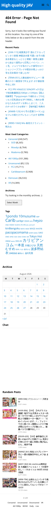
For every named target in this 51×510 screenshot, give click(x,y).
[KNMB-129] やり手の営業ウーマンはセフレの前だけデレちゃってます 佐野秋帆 (24, 115)
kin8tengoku (12, 228)
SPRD (12, 237)
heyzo (38, 220)
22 (38, 302)
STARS (24, 237)
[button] (43, 5)
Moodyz (15, 147)
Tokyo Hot (35, 236)
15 (38, 296)
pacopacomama (16, 232)
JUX (30, 225)
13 (24, 296)
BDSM (25, 506)
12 (18, 296)
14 (31, 296)
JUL (27, 225)
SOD (13, 142)
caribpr (20, 220)
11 (11, 296)
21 (31, 302)
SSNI (19, 237)
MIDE (27, 229)
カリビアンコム (24, 242)
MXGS (32, 228)
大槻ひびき (30, 245)
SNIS (7, 237)
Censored (13, 139)
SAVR (31, 233)
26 (18, 308)
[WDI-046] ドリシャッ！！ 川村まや (33, 400)
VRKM (7, 241)
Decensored (34, 502)
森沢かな (27, 249)
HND (7, 225)
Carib (10, 220)
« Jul (5, 318)
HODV (11, 225)
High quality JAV (17, 5)
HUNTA (17, 225)
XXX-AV (18, 241)
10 (5, 296)
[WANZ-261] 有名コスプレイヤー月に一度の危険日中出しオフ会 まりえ (33, 454)
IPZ (24, 225)
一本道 (19, 245)
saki (26, 498)
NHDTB (39, 228)
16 (44, 296)
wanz (13, 241)
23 (44, 302)
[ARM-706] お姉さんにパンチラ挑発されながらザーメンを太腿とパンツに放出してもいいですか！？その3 (33, 483)
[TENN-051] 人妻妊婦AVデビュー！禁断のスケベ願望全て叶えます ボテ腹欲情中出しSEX (24, 81)
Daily (32, 506)
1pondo (11, 216)
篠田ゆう (21, 253)
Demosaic (13, 177)
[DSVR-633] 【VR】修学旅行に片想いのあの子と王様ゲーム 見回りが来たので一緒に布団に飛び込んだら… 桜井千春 (33, 440)
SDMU (35, 233)
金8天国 (29, 253)
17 (5, 302)
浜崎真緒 (13, 253)
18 (11, 302)
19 (18, 302)
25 (11, 308)
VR (9, 182)
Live (37, 506)
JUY (33, 225)
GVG (31, 221)
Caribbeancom (18, 171)
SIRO (40, 232)
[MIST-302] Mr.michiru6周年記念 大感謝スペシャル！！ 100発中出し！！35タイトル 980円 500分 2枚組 (33, 468)
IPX (22, 225)
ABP (37, 217)
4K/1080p (13, 158)
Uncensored (14, 163)
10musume (27, 216)
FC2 (13, 166)
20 (24, 302)
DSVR (26, 221)
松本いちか (20, 249)
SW (28, 237)
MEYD (23, 229)
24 (5, 308)
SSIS (15, 237)
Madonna (16, 152)
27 (24, 308)
